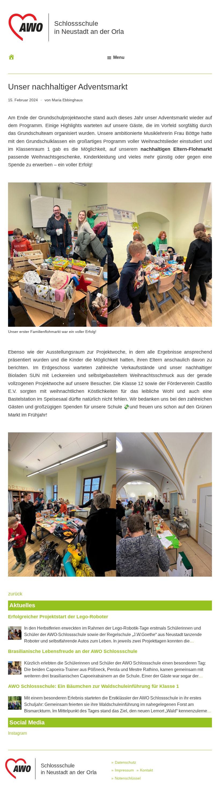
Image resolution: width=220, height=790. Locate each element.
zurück (15, 594)
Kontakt (146, 770)
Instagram (17, 733)
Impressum (124, 770)
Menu (118, 57)
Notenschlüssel (128, 778)
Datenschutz (125, 762)
